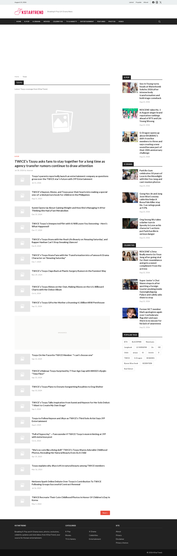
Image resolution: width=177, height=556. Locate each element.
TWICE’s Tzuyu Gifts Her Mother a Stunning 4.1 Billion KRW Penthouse (68, 302)
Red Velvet (128, 369)
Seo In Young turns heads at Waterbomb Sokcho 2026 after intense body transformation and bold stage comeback (150, 90)
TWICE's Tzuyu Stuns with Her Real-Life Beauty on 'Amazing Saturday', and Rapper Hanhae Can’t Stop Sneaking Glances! (70, 241)
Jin (152, 347)
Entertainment (87, 21)
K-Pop (26, 21)
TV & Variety (71, 21)
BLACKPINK (136, 342)
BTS (126, 342)
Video (121, 21)
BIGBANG (150, 358)
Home (18, 21)
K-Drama (36, 21)
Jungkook (128, 347)
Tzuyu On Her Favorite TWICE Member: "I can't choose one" (62, 355)
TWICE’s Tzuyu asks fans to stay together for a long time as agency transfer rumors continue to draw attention (60, 163)
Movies (47, 21)
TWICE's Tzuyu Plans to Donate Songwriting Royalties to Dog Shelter (67, 386)
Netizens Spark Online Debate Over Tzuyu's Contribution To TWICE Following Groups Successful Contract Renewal (66, 483)
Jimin (126, 353)
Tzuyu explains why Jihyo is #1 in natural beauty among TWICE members (68, 465)
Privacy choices (122, 543)
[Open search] (159, 21)
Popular (138, 2)
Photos (111, 21)
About (146, 2)
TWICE (127, 358)
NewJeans (150, 342)
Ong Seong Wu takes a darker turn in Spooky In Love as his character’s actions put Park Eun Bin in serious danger (150, 226)
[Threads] (157, 2)
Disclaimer (120, 539)
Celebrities (58, 21)
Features (101, 21)
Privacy (119, 535)
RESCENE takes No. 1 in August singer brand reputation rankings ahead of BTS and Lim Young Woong (151, 115)
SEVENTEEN (147, 363)
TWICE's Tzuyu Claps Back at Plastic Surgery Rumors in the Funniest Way (69, 271)
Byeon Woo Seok (131, 363)
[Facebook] (153, 2)
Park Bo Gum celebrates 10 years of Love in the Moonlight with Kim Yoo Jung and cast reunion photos (151, 176)
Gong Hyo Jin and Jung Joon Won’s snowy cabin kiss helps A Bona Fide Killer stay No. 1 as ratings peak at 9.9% (151, 200)
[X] (160, 2)
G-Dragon (138, 358)
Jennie (151, 353)
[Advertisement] (88, 48)
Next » (105, 513)
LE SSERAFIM (141, 347)
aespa (135, 353)
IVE (159, 347)
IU (143, 353)
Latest (131, 2)
